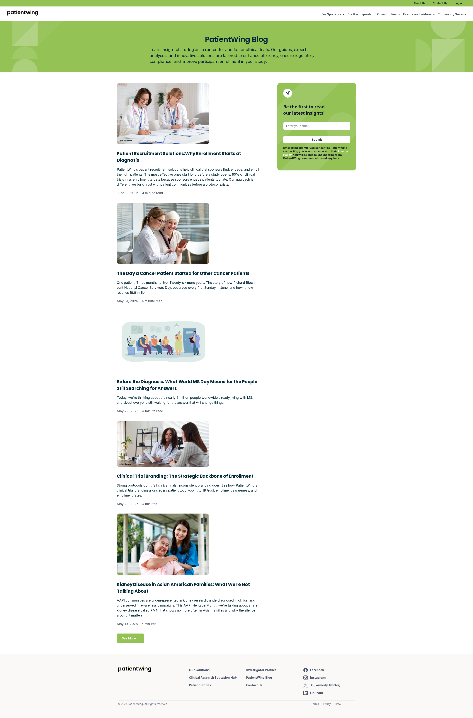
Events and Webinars (419, 14)
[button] (333, 14)
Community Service (452, 14)
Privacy (326, 704)
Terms (315, 704)
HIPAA (337, 704)
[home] (22, 13)
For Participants (360, 14)
